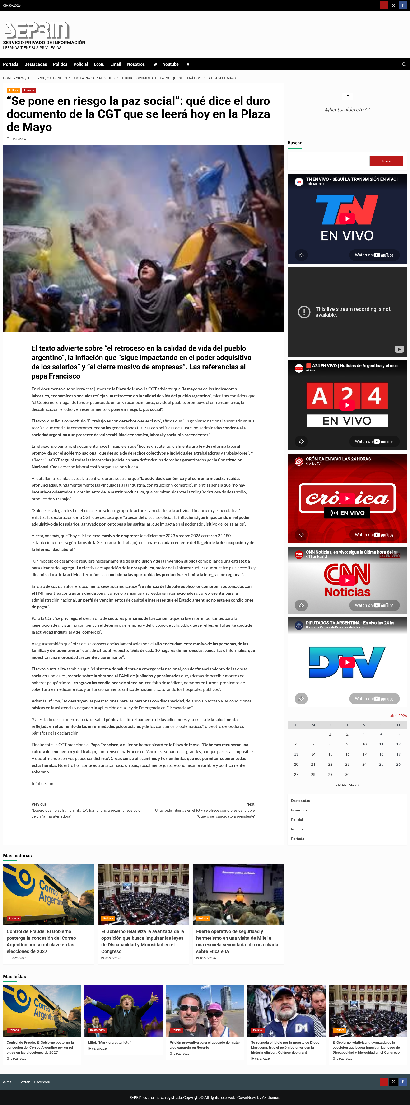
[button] (404, 64)
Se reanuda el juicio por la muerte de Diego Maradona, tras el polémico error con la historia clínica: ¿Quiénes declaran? (285, 1047)
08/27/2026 (113, 958)
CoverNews (246, 1097)
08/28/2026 (18, 958)
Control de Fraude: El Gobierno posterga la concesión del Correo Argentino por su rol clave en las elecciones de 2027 (40, 1047)
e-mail (8, 1082)
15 (330, 754)
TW (154, 64)
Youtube (171, 64)
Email (115, 64)
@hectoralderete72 (347, 109)
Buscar (295, 143)
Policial (81, 64)
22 (330, 764)
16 (347, 754)
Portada (11, 64)
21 (313, 764)
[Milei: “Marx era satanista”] (123, 1011)
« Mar (340, 785)
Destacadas (35, 64)
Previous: (87, 810)
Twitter (24, 1082)
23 (347, 764)
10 (364, 744)
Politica (60, 64)
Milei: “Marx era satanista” (109, 1042)
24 (364, 764)
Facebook (42, 1082)
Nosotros (136, 64)
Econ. (99, 64)
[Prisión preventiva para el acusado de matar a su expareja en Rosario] (205, 1011)
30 (347, 774)
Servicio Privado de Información (44, 42)
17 (364, 754)
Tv (187, 64)
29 (330, 774)
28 (313, 774)
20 (296, 764)
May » (354, 785)
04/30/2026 (18, 139)
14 (313, 754)
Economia (299, 810)
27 (296, 774)
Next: (205, 810)
